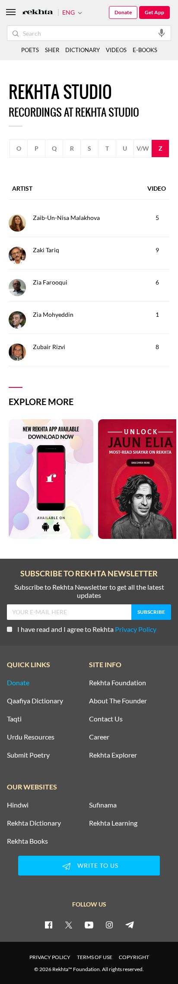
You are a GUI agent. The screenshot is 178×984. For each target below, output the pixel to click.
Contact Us (106, 718)
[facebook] (48, 924)
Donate (123, 12)
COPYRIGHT (134, 957)
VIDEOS (116, 49)
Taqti (14, 718)
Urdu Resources (30, 736)
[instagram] (109, 924)
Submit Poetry (28, 755)
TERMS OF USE (94, 957)
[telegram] (130, 924)
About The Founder (118, 700)
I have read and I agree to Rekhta (86, 629)
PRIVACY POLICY (49, 957)
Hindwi (18, 804)
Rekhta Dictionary (34, 823)
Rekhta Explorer (113, 755)
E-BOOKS (145, 49)
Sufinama (103, 804)
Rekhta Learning (113, 823)
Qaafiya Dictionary (35, 700)
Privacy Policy (135, 629)
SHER (52, 49)
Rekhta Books (27, 841)
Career (99, 736)
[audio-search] (161, 33)
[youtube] (89, 924)
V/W (143, 148)
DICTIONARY (82, 49)
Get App (154, 12)
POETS (30, 49)
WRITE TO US (97, 865)
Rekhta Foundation (117, 682)
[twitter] (69, 924)
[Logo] (37, 13)
